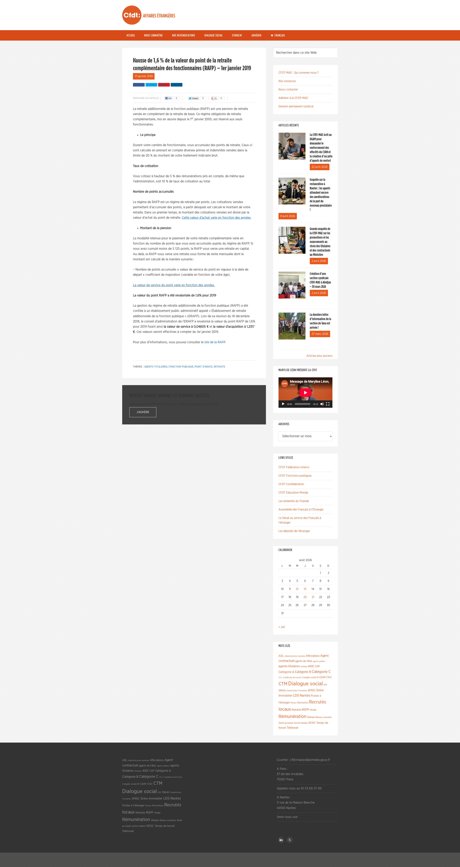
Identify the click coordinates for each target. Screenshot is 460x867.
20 (305, 597)
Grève (320, 690)
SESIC (312, 722)
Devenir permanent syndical (296, 106)
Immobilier (285, 695)
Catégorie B (303, 672)
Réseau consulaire (323, 717)
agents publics (319, 661)
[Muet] (322, 404)
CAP (317, 666)
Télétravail (292, 727)
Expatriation (292, 691)
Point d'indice (204, 367)
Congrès (306, 677)
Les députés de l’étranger (294, 531)
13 (305, 589)
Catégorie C (321, 672)
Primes (293, 703)
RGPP (305, 709)
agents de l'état (303, 661)
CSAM (322, 677)
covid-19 (314, 677)
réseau (311, 717)
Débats (282, 690)
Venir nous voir (287, 817)
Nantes (305, 695)
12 (297, 589)
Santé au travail (286, 723)
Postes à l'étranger (133, 805)
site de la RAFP (214, 342)
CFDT (132, 15)
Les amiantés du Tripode (294, 501)
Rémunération (292, 716)
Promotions (302, 703)
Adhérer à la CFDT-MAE (293, 98)
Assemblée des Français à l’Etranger (301, 509)
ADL (281, 656)
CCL (280, 677)
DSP (325, 685)
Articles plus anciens (319, 355)
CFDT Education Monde (293, 492)
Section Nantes (301, 723)
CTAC (329, 677)
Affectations (312, 656)
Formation (302, 691)
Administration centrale (294, 656)
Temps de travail (165, 826)
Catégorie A (286, 671)
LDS (296, 695)
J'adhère (143, 412)
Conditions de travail (292, 677)
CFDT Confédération (291, 484)
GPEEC (312, 690)
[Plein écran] (328, 404)
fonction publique (181, 367)
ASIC (311, 666)
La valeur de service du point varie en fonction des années (173, 285)
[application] (305, 392)
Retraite (219, 367)
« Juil (282, 627)
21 (313, 597)
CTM (283, 684)
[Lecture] (283, 404)
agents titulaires (155, 367)
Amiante (303, 667)
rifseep (313, 710)
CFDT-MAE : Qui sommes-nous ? (299, 72)
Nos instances (287, 81)
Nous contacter (288, 89)
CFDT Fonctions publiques (295, 475)
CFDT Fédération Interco (294, 467)
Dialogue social (305, 683)
